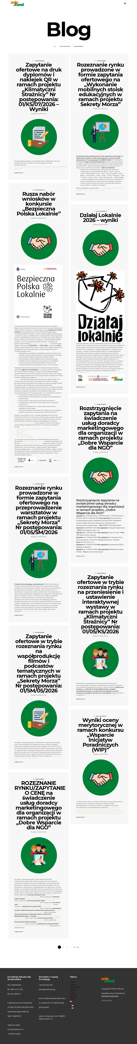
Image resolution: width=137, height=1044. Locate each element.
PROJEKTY (73, 990)
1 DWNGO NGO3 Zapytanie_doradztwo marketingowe (34, 901)
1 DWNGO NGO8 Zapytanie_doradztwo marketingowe (36, 919)
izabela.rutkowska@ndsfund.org (31, 443)
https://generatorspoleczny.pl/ (24, 423)
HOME (72, 982)
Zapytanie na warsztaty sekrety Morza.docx (36, 611)
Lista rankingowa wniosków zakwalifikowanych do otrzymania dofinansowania (97, 808)
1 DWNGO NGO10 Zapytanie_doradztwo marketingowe (36, 925)
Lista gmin (22, 431)
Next (77, 947)
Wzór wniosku (23, 434)
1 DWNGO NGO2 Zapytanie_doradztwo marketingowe (42, 899)
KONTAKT (73, 997)
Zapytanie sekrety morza (107, 188)
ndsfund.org (106, 1000)
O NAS (72, 992)
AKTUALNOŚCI (75, 987)
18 (74, 947)
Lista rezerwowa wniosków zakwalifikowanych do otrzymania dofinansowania (100, 810)
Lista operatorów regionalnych (41, 343)
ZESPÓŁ (73, 994)
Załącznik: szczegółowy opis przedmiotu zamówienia (99, 189)
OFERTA (73, 985)
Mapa (21, 432)
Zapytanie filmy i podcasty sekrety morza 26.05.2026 (38, 757)
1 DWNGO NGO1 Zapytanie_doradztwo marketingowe (34, 896)
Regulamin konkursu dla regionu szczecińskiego (35, 429)
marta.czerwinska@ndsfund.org (33, 441)
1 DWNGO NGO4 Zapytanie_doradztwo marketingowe (35, 904)
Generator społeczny (25, 436)
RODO (72, 999)
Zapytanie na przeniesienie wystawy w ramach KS (101, 695)
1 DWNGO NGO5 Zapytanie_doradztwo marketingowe (32, 907)
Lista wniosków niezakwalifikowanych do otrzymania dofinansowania (99, 813)
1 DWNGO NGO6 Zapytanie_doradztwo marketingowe (37, 911)
